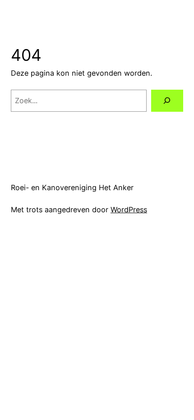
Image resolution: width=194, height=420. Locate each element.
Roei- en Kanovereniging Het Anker (72, 187)
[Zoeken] (167, 101)
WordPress (129, 209)
